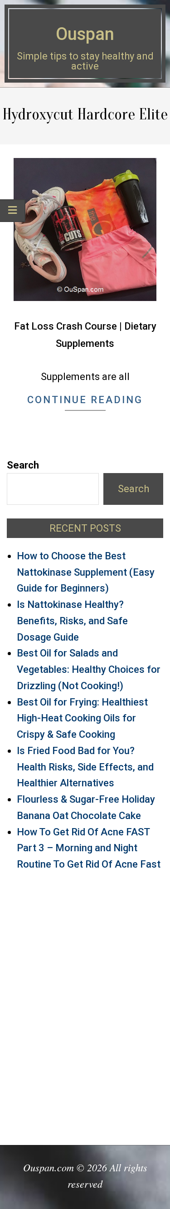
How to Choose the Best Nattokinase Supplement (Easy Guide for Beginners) (86, 572)
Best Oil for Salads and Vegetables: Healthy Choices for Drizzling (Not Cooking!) (88, 669)
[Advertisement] (85, 1003)
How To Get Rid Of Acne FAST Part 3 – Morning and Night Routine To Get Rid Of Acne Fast (88, 848)
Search (23, 465)
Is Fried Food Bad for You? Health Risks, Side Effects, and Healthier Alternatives (85, 767)
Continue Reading (85, 399)
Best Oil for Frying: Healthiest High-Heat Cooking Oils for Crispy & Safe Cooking (82, 718)
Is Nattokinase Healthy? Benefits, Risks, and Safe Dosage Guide (72, 621)
